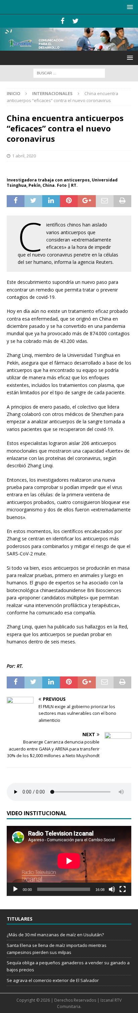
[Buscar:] (69, 72)
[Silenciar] (112, 889)
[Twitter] (75, 21)
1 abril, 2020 (24, 156)
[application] (69, 861)
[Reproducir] (15, 889)
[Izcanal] (69, 47)
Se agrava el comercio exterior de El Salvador (53, 980)
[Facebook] (62, 21)
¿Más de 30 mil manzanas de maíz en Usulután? (55, 935)
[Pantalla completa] (122, 889)
